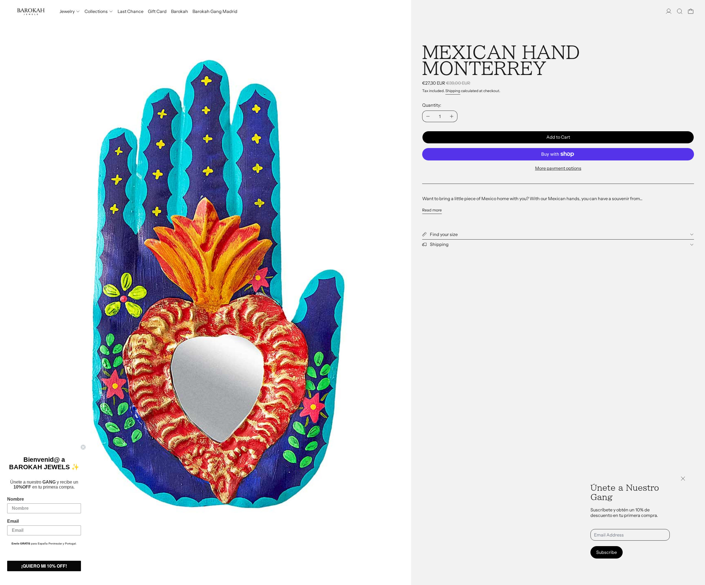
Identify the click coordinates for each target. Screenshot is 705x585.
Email (13, 521)
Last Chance (130, 11)
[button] (679, 11)
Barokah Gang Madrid (214, 11)
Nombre (15, 499)
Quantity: (431, 105)
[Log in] (668, 11)
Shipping (452, 90)
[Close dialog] (83, 447)
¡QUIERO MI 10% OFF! (44, 566)
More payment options (558, 168)
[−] (427, 116)
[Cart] (690, 11)
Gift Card (157, 11)
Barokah (179, 11)
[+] (451, 116)
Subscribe (606, 552)
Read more (432, 210)
